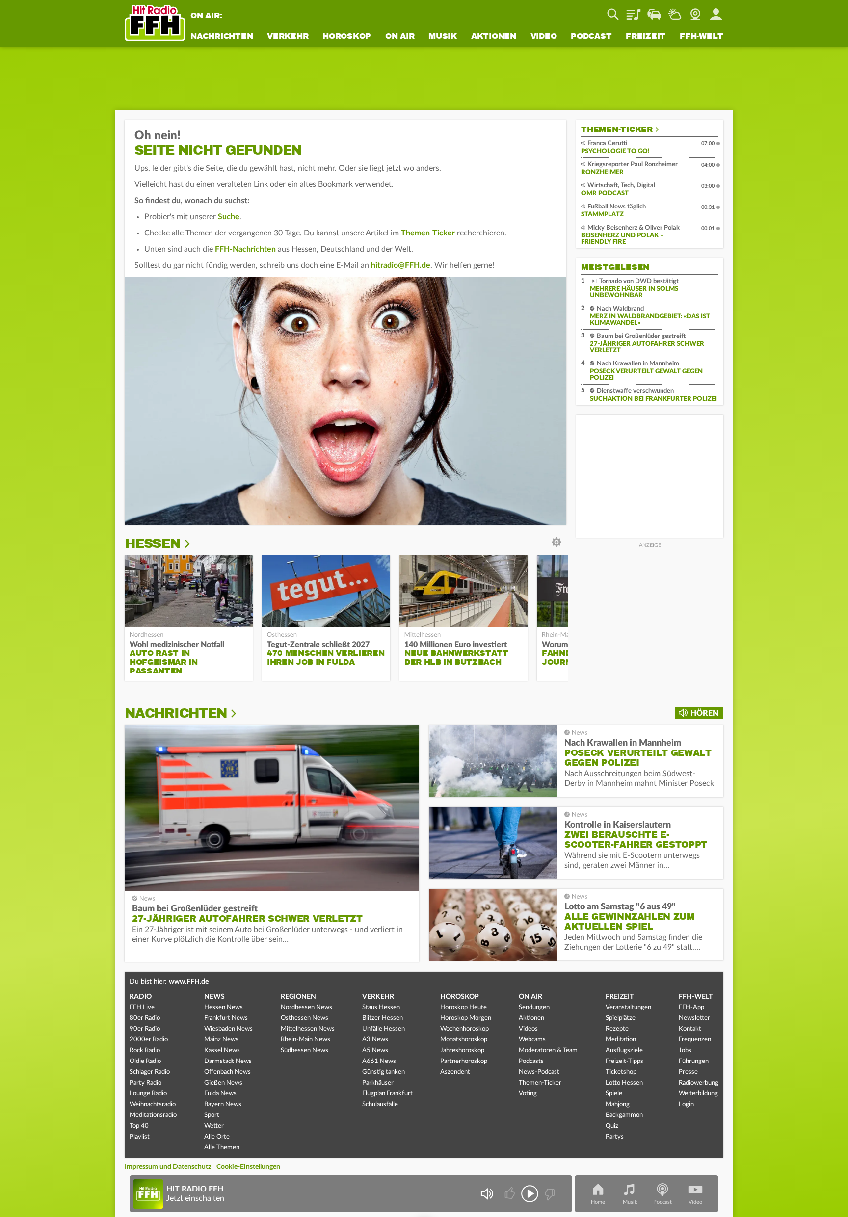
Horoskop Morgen (465, 1018)
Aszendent (455, 1072)
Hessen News (223, 1007)
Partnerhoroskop (463, 1061)
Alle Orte (217, 1137)
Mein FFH (716, 11)
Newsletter (694, 1018)
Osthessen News (304, 1018)
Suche (228, 217)
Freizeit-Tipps (624, 1061)
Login (686, 1104)
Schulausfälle (380, 1104)
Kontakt (690, 1029)
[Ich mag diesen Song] (510, 1193)
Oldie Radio (145, 1061)
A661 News (379, 1061)
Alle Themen (221, 1147)
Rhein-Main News (305, 1039)
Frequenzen (695, 1039)
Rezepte (617, 1029)
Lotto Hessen (624, 1083)
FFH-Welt (701, 36)
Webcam (695, 11)
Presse (688, 1072)
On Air (400, 36)
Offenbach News (227, 1072)
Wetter (674, 11)
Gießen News (223, 1083)
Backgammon (624, 1115)
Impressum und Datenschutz (168, 1167)
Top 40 (139, 1126)
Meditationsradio (153, 1115)
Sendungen (534, 1007)
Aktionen (493, 36)
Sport (211, 1115)
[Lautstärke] (486, 1193)
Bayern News (222, 1104)
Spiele (614, 1093)
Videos (528, 1029)
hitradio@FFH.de (400, 265)
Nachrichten (221, 36)
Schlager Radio (150, 1072)
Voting (528, 1093)
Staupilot (654, 11)
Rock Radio (145, 1050)
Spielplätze (621, 1018)
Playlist (633, 11)
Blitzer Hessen (382, 1018)
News (214, 996)
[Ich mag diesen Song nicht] (548, 1193)
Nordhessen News (306, 1007)
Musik (442, 36)
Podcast (591, 36)
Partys (615, 1137)
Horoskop (346, 36)
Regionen (298, 996)
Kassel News (222, 1050)
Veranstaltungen (628, 1007)
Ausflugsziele (624, 1050)
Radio (141, 996)
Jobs (685, 1050)
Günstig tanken (383, 1072)
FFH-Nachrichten (245, 249)
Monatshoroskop (463, 1039)
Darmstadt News (228, 1061)
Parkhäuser (378, 1083)
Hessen (152, 543)
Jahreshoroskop (462, 1050)
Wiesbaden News (228, 1029)
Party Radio (145, 1083)
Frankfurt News (226, 1018)
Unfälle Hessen (383, 1029)
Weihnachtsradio (153, 1104)
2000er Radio (149, 1039)
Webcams (532, 1039)
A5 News (375, 1050)
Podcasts (531, 1061)
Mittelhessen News (308, 1029)
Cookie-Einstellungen (248, 1167)
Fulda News (220, 1093)
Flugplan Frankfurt (387, 1093)
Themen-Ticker (428, 233)
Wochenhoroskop (464, 1029)
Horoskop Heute (463, 1007)
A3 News (375, 1039)
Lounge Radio (148, 1093)
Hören (704, 713)
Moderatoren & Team (548, 1050)
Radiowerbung (698, 1083)
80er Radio (145, 1018)
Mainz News (221, 1039)
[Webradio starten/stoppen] (529, 1193)
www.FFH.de (189, 981)
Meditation (621, 1039)
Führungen (694, 1061)
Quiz (612, 1126)
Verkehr (287, 36)
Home (598, 1202)
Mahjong (618, 1104)
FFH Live (142, 1007)
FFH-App (691, 1007)
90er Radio (145, 1029)
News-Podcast (539, 1072)
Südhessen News (304, 1050)
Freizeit (645, 36)
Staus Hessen (381, 1007)
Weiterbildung (698, 1093)
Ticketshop (621, 1072)
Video (543, 36)
